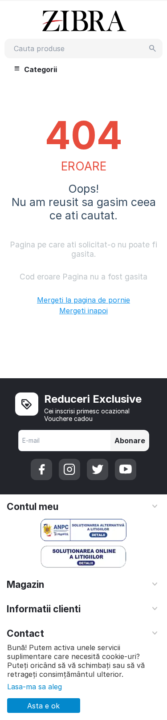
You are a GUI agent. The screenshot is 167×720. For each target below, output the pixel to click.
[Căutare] (153, 48)
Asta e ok (43, 705)
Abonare (129, 440)
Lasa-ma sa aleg (34, 686)
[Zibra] (83, 20)
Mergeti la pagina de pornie (83, 299)
